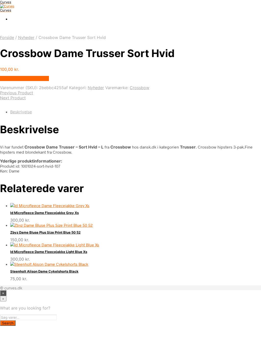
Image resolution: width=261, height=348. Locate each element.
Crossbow (139, 87)
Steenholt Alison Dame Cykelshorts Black (44, 271)
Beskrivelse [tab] (21, 111)
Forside (7, 37)
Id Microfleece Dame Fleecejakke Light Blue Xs (48, 252)
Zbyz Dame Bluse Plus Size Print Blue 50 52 (45, 232)
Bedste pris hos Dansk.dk (24, 78)
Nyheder (26, 37)
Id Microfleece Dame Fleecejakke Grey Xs (44, 213)
